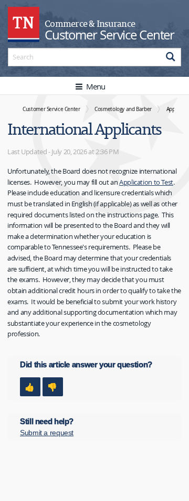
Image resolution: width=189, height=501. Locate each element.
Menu (94, 86)
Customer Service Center (51, 109)
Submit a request (47, 432)
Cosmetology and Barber (123, 109)
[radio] (30, 386)
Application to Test (146, 182)
